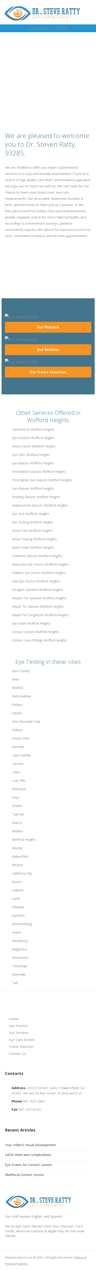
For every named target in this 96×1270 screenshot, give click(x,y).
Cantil (16, 898)
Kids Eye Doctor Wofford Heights (36, 581)
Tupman (18, 814)
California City (22, 873)
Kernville (18, 747)
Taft (15, 983)
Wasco (17, 823)
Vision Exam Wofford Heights (33, 547)
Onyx (15, 797)
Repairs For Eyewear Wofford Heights (39, 598)
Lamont (17, 764)
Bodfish (17, 688)
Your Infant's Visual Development (30, 1145)
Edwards (18, 907)
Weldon (17, 831)
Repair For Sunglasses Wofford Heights (40, 615)
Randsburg (19, 941)
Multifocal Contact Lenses (24, 1174)
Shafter (17, 806)
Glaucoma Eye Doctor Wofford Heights (40, 564)
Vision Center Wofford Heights (34, 446)
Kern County (21, 671)
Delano (17, 704)
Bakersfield (20, 856)
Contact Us (17, 1053)
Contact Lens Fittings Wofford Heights (39, 640)
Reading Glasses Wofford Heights (36, 497)
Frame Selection (21, 1046)
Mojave (17, 865)
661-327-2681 (34, 1101)
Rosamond (20, 957)
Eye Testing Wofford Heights (32, 522)
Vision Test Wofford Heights (32, 530)
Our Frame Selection (48, 372)
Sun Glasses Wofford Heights (33, 488)
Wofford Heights (24, 839)
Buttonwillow (21, 696)
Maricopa (19, 789)
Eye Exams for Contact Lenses (28, 1164)
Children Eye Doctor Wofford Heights (38, 573)
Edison (17, 713)
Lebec (16, 772)
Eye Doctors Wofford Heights (33, 438)
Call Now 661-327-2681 (48, 28)
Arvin (15, 679)
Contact (50, 85)
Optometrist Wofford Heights (33, 429)
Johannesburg (22, 924)
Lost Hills (18, 780)
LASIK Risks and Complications (28, 1154)
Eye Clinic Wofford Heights (31, 455)
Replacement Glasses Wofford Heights (40, 505)
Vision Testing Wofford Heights (34, 539)
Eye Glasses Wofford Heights (33, 463)
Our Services (48, 349)
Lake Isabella (21, 755)
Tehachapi (19, 966)
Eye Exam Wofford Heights (31, 623)
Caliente (18, 890)
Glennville (19, 974)
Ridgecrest (19, 949)
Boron (16, 882)
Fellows (17, 730)
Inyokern (18, 915)
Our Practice (48, 327)
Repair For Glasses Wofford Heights (38, 606)
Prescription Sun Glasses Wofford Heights (42, 480)
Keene (16, 932)
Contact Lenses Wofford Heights (35, 632)
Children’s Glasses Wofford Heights (37, 556)
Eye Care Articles (22, 1039)
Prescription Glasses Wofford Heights (39, 471)
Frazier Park (20, 738)
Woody (17, 848)
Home (14, 1019)
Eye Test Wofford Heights (30, 514)
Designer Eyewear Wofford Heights (37, 590)
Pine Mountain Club (26, 721)
